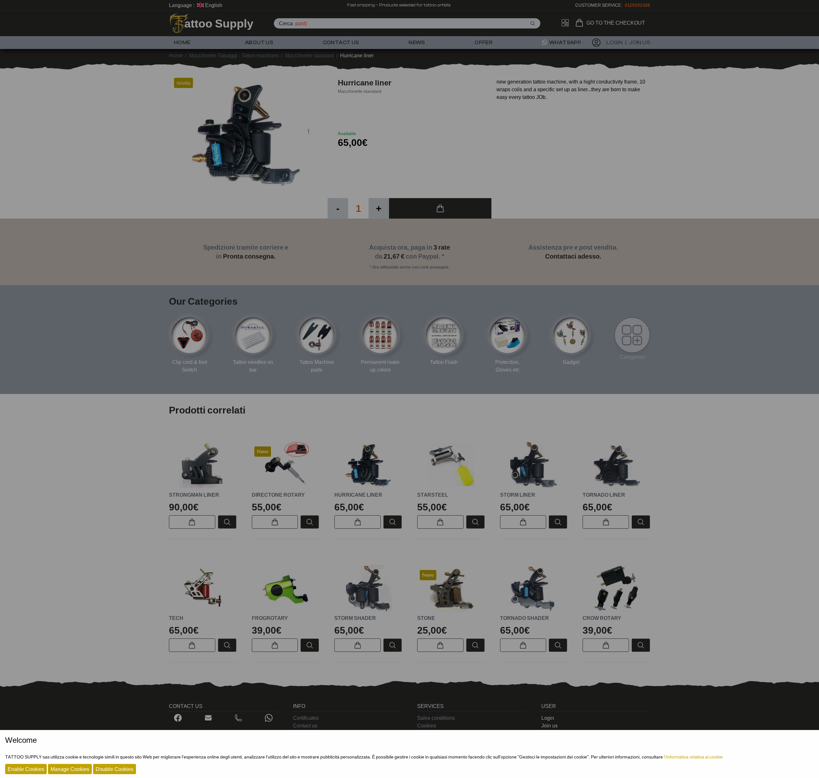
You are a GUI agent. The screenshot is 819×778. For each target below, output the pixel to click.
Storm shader (355, 618)
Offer (483, 42)
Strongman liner (194, 495)
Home (182, 42)
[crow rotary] (616, 588)
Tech (176, 618)
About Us (259, 42)
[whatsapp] (269, 718)
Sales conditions (436, 718)
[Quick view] (227, 522)
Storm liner (517, 495)
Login (547, 718)
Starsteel (432, 495)
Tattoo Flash (444, 362)
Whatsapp (564, 42)
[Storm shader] (368, 588)
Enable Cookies (26, 769)
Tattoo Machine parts (316, 366)
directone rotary (278, 495)
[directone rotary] (285, 464)
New (262, 451)
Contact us (341, 42)
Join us (549, 725)
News (417, 42)
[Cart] (580, 22)
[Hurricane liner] (368, 464)
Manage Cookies (70, 769)
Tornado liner (604, 495)
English (213, 5)
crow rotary (602, 618)
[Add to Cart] (440, 208)
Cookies (426, 725)
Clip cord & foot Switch (189, 366)
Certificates (306, 718)
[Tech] (202, 588)
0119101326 (637, 5)
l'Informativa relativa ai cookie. (694, 756)
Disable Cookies (114, 769)
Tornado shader (524, 618)
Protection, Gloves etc (507, 366)
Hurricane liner (358, 495)
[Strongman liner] (202, 464)
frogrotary (270, 618)
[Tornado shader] (533, 588)
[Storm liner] (533, 464)
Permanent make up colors (380, 366)
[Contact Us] (208, 718)
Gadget (571, 362)
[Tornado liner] (616, 464)
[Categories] (632, 335)
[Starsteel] (450, 464)
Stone (426, 618)
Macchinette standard (359, 91)
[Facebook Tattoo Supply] (178, 718)
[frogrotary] (285, 588)
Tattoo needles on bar (253, 366)
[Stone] (450, 588)
